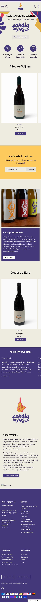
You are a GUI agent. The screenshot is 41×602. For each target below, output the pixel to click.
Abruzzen (24, 554)
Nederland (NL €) (22, 576)
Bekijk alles (20, 133)
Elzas (23, 560)
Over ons (24, 516)
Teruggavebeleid (26, 522)
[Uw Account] (34, 6)
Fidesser (19, 124)
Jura (22, 562)
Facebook (4, 525)
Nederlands (7, 576)
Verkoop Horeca (26, 529)
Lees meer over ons (11, 476)
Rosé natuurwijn (6, 562)
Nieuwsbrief (25, 514)
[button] (34, 600)
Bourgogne (24, 557)
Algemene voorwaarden (29, 506)
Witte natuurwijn (7, 557)
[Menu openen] (2, 6)
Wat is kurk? (6, 358)
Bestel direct (9, 257)
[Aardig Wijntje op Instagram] (2, 588)
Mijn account (25, 511)
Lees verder (5, 376)
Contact (24, 508)
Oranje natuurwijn (7, 560)
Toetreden (30, 169)
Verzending (25, 527)
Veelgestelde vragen (28, 524)
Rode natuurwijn (6, 554)
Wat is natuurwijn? (27, 532)
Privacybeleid (25, 519)
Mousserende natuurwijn (9, 565)
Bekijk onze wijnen (20, 37)
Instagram (4, 527)
